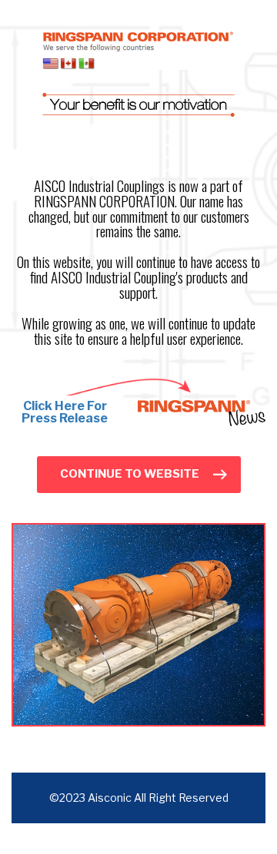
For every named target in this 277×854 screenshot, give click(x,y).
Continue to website (129, 474)
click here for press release (65, 412)
